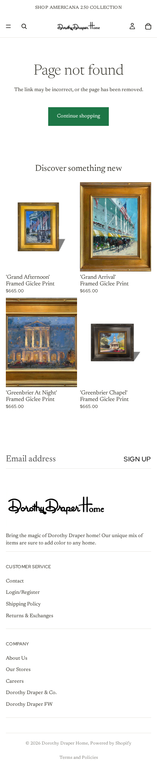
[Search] (24, 26)
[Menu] (8, 26)
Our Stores (18, 669)
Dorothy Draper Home (65, 743)
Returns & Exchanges (29, 615)
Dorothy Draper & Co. (31, 693)
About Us (16, 658)
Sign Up (137, 459)
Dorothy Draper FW (29, 704)
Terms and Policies (79, 758)
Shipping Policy (23, 604)
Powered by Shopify (110, 743)
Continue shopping (78, 116)
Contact (15, 581)
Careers (15, 681)
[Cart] (148, 26)
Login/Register (23, 592)
